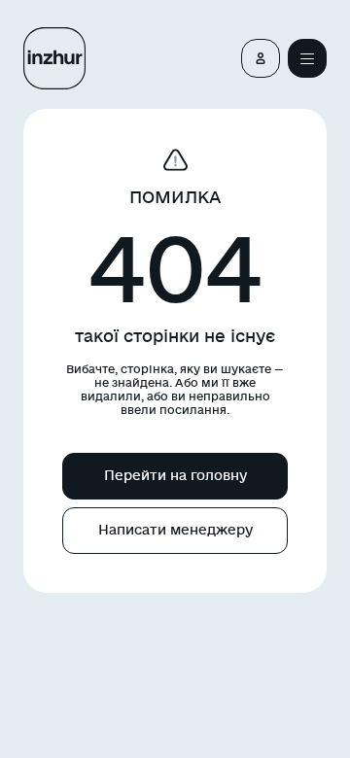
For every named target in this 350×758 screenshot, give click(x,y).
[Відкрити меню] (307, 58)
